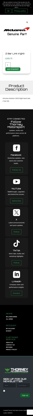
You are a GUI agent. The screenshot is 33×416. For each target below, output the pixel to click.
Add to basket (13, 69)
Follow (17, 232)
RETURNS (9, 347)
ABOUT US (9, 342)
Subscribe (16, 201)
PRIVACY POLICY (11, 349)
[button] (27, 22)
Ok (8, 11)
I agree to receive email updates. (16, 391)
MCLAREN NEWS (11, 316)
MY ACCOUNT (10, 328)
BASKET (8, 331)
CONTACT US (10, 345)
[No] (31, 7)
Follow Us (16, 170)
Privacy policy (20, 11)
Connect (16, 293)
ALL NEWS (9, 319)
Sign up (25, 395)
